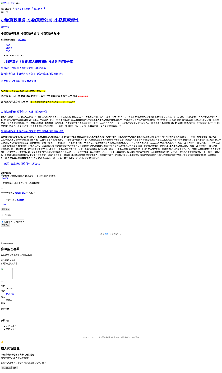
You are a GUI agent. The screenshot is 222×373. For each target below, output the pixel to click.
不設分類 (22, 40)
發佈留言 (5, 225)
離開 (14, 368)
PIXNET (92, 337)
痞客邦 (18, 193)
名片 (8, 51)
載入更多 (5, 209)
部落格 (9, 48)
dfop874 (4, 178)
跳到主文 (5, 27)
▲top (3, 204)
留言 (24, 193)
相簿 (8, 45)
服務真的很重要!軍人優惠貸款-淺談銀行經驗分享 (39, 61)
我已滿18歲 (6, 368)
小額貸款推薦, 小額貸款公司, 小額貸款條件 (40, 20)
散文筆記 (21, 200)
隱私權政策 (125, 337)
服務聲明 (135, 337)
